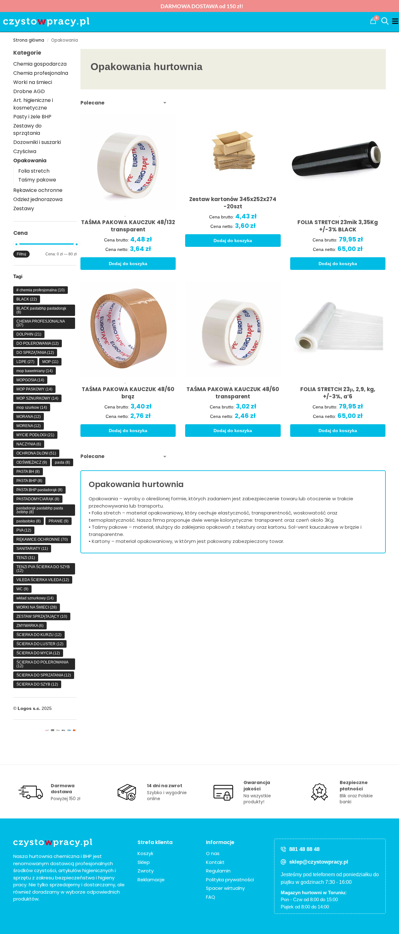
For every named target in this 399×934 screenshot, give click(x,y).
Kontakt (215, 862)
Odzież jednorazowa (37, 199)
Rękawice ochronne (37, 190)
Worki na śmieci (32, 82)
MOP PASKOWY (34, 389)
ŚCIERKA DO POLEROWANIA (42, 664)
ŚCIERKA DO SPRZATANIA (43, 675)
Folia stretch (34, 171)
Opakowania (29, 160)
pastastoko (28, 521)
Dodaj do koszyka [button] (128, 263)
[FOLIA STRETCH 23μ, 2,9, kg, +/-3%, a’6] (338, 329)
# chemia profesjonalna (40, 290)
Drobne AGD (29, 91)
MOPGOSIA (30, 380)
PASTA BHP (29, 481)
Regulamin (218, 870)
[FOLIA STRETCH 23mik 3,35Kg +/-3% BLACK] (338, 162)
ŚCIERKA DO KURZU (39, 635)
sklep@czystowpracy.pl (318, 862)
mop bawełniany (34, 371)
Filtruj (21, 254)
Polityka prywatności (230, 879)
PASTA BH (28, 471)
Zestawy (23, 208)
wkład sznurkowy (35, 598)
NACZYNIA (28, 444)
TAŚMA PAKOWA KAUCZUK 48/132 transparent (128, 226)
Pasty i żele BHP (32, 116)
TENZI (25, 558)
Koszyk (145, 853)
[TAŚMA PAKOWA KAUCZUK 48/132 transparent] (128, 162)
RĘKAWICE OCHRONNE (42, 539)
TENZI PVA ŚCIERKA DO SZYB (43, 569)
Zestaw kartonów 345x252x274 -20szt (232, 203)
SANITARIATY (32, 548)
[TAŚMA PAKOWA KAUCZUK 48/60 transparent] (233, 329)
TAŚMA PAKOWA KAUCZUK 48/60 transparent (232, 393)
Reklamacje (151, 879)
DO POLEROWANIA (37, 343)
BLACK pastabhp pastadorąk (41, 310)
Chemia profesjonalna (40, 73)
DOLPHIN (28, 334)
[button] (373, 21)
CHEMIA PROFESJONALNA (40, 323)
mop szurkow (31, 407)
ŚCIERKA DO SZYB (37, 684)
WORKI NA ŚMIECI (36, 607)
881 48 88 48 (304, 849)
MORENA (28, 426)
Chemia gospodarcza (40, 64)
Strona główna (28, 40)
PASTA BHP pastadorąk (39, 490)
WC (22, 589)
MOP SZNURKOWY (37, 398)
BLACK (26, 299)
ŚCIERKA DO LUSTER (39, 644)
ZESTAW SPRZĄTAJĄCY (41, 616)
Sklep (144, 862)
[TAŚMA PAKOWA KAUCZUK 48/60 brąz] (128, 329)
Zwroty (146, 870)
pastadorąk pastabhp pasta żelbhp (39, 510)
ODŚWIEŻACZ (31, 462)
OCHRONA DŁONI (36, 453)
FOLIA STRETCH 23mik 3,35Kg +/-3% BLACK (337, 226)
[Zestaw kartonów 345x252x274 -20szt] (233, 150)
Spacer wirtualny (225, 888)
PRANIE (58, 521)
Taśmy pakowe (37, 179)
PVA (23, 530)
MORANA (28, 416)
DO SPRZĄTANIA (35, 352)
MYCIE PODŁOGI (35, 435)
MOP (50, 362)
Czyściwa (24, 151)
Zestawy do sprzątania (27, 129)
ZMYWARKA (30, 625)
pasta (62, 462)
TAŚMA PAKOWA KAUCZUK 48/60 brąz (128, 393)
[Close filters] (78, 557)
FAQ (210, 897)
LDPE (25, 362)
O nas (213, 853)
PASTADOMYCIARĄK (37, 499)
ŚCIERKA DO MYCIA (38, 653)
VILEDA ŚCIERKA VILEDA (42, 580)
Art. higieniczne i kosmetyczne (33, 104)
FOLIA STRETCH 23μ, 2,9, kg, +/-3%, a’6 (337, 393)
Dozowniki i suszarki (37, 142)
